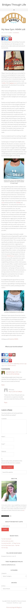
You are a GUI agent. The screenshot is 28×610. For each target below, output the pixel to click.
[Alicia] (10, 354)
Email (3, 444)
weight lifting (16, 363)
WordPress (15, 602)
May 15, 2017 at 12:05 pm (12, 374)
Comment (4, 418)
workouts (21, 363)
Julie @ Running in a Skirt (12, 372)
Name (3, 436)
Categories (4, 573)
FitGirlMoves (10, 256)
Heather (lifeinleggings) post (9, 83)
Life (8, 363)
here (23, 510)
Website (3, 451)
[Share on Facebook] (3, 38)
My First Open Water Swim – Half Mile (10, 545)
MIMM (11, 363)
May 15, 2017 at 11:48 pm (15, 391)
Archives (3, 585)
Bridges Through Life (14, 4)
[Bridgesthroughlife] (13, 354)
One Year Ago (4, 547)
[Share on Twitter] (6, 38)
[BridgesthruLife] (6, 354)
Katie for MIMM (13, 339)
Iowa (2, 202)
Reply (3, 385)
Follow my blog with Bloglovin (14, 607)
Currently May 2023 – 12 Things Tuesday (10, 543)
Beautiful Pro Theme (16, 601)
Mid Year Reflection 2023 (7, 541)
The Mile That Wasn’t (6, 539)
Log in (20, 602)
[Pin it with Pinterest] (10, 38)
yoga (25, 363)
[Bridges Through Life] (3, 354)
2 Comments (16, 32)
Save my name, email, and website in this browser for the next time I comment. (11, 461)
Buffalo (18, 202)
